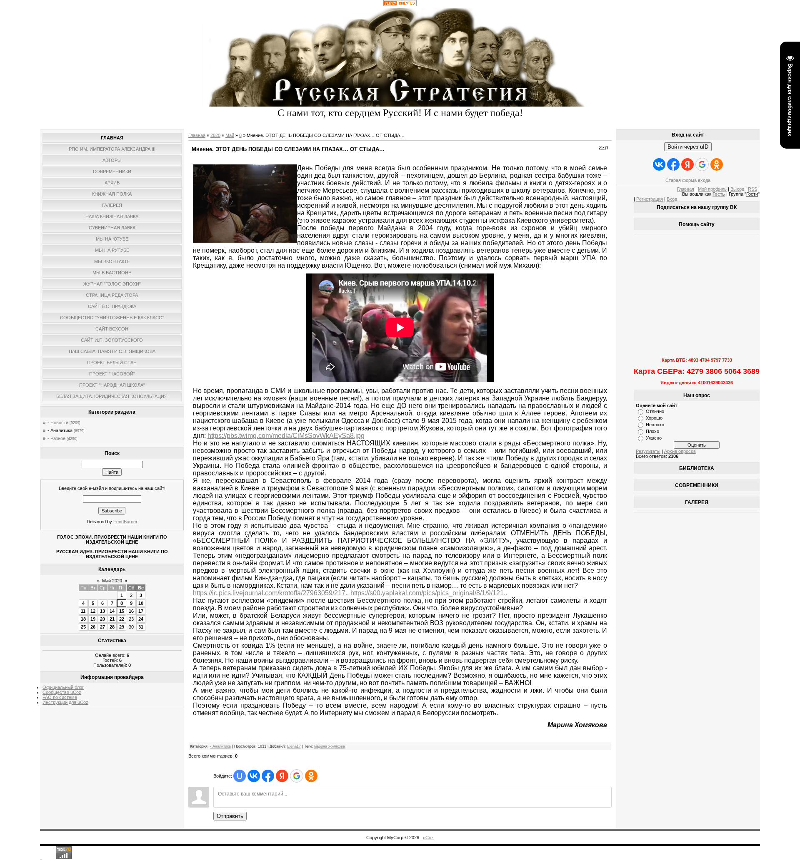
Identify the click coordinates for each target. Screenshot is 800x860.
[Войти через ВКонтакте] (254, 776)
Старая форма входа (687, 180)
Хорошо (654, 417)
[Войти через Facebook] (268, 776)
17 (140, 611)
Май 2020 (112, 580)
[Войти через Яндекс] (282, 776)
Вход (672, 198)
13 (102, 611)
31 (140, 626)
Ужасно (654, 437)
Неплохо (655, 424)
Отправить (230, 816)
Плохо (652, 431)
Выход (737, 188)
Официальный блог (63, 687)
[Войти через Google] (296, 776)
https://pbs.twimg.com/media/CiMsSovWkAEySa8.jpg (286, 435)
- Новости (58, 422)
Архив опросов (680, 451)
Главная (196, 135)
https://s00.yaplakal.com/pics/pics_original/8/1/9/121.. (428, 593)
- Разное (56, 438)
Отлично (655, 411)
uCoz (428, 837)
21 (112, 618)
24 (140, 618)
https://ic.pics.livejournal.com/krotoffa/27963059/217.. (271, 593)
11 (83, 611)
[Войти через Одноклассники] (311, 776)
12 (92, 611)
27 (102, 626)
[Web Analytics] (400, 4)
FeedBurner (125, 521)
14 (112, 611)
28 (112, 626)
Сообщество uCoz (61, 692)
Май (229, 135)
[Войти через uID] (239, 776)
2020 (215, 135)
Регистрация (649, 198)
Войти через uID (688, 147)
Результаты (648, 451)
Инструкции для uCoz (65, 702)
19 (92, 618)
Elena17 (294, 746)
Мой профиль (712, 188)
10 (140, 603)
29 (121, 626)
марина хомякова (329, 746)
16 (131, 611)
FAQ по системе (59, 697)
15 (121, 611)
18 (83, 618)
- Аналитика (60, 430)
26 (92, 626)
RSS (752, 188)
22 (121, 618)
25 (83, 626)
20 (102, 618)
